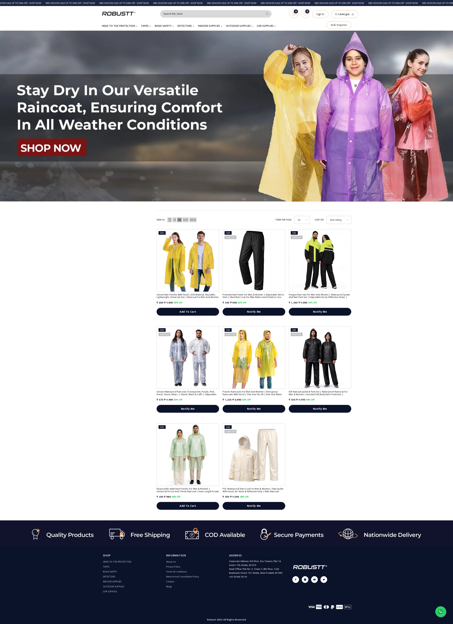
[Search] (216, 14)
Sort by (319, 219)
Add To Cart (188, 311)
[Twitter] (323, 579)
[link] (226, 533)
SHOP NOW (41, 3)
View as (161, 219)
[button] (169, 220)
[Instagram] (305, 579)
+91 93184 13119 (238, 576)
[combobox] (212, 14)
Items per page (283, 219)
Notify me (254, 311)
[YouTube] (314, 579)
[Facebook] (295, 579)
